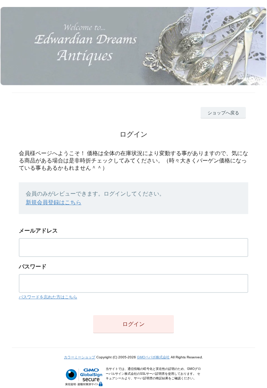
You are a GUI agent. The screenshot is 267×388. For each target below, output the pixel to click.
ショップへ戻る (223, 112)
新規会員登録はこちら (53, 202)
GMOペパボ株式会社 (153, 357)
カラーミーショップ (79, 357)
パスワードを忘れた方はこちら (48, 297)
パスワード (33, 266)
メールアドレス (38, 231)
